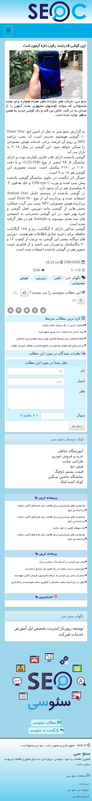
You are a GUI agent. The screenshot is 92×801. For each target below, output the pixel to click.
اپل (30, 628)
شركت (64, 634)
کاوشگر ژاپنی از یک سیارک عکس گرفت (63, 325)
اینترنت (52, 628)
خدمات (35, 142)
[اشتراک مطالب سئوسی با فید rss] (10, 310)
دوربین (41, 278)
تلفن (57, 278)
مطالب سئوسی (44, 722)
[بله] (24, 292)
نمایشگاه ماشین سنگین (65, 477)
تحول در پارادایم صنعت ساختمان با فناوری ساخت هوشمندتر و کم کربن (48, 582)
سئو (66, 131)
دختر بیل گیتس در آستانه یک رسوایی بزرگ (62, 561)
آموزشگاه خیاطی (70, 451)
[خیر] (81, 300)
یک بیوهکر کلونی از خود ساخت (69, 527)
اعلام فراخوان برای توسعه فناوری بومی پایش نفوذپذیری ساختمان (50, 338)
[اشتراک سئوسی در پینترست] (18, 310)
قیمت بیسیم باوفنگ (68, 471)
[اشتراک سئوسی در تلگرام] (43, 310)
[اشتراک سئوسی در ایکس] (26, 310)
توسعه (77, 628)
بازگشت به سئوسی (45, 730)
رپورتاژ (65, 628)
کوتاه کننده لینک (71, 482)
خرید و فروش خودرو (67, 456)
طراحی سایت (72, 461)
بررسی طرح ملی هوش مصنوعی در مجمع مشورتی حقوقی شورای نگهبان (47, 345)
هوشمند (61, 136)
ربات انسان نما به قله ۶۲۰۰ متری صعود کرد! (61, 331)
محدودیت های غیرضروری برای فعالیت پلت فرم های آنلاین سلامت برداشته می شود (51, 508)
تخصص (39, 628)
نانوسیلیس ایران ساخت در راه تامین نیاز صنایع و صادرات (55, 568)
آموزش (20, 628)
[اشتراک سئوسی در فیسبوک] (35, 310)
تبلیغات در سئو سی (78, 790)
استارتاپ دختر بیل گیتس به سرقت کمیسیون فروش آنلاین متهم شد (49, 575)
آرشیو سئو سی (81, 796)
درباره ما (84, 783)
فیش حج (76, 466)
